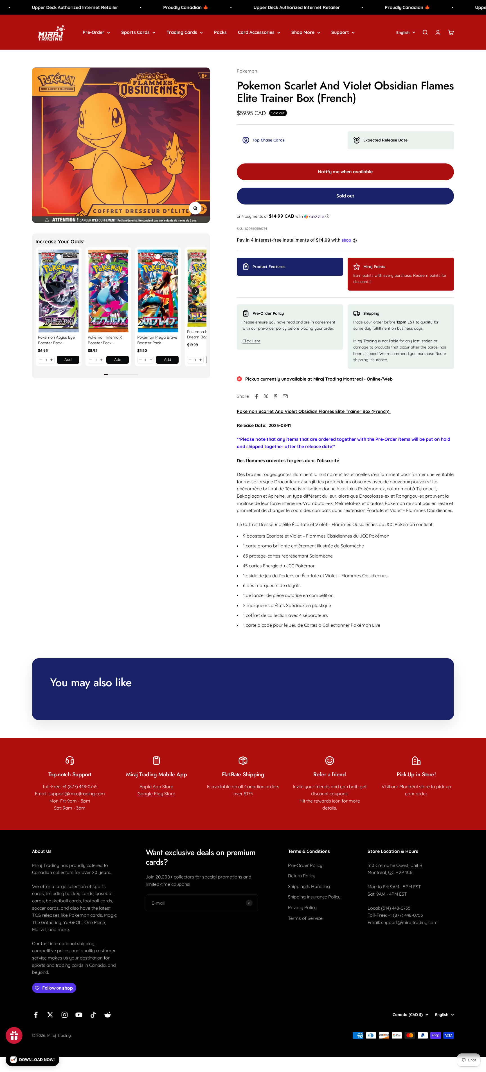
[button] (41, 359)
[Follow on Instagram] (64, 1015)
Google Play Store (156, 793)
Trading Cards (181, 32)
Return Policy (301, 875)
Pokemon (247, 71)
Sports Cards (135, 32)
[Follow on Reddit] (107, 1015)
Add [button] (67, 359)
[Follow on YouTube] (79, 1015)
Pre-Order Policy (305, 865)
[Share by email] (285, 396)
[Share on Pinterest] (275, 396)
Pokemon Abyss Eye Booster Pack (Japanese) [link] (56, 340)
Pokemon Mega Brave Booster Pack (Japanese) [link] (157, 340)
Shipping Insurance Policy (314, 897)
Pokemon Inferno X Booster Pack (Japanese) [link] (105, 340)
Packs (220, 32)
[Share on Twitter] (266, 396)
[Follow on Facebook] (36, 1015)
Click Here (251, 340)
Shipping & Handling (309, 886)
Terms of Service (305, 918)
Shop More (302, 32)
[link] (58, 291)
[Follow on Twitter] (50, 1015)
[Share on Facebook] (256, 396)
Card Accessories (256, 32)
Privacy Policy (302, 907)
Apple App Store (156, 786)
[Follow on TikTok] (93, 1015)
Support (340, 32)
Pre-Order (93, 32)
